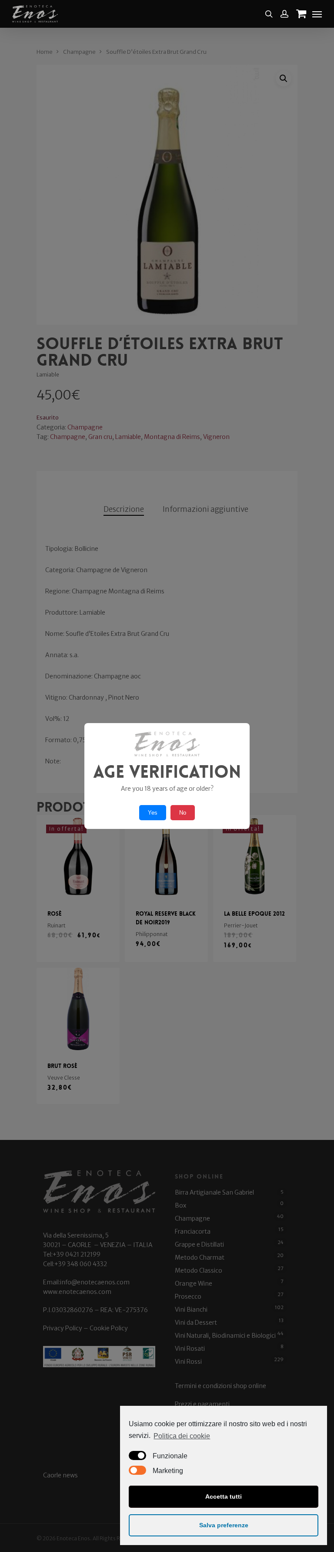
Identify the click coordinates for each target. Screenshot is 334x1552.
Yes (152, 812)
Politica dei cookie (182, 1436)
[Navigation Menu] (317, 14)
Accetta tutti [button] (223, 1496)
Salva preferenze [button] (223, 1525)
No (182, 812)
